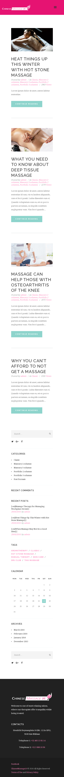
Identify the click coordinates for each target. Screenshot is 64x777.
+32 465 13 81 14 (38, 740)
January (20, 637)
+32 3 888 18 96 (38, 747)
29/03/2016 (16, 512)
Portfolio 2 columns (23, 471)
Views (46, 85)
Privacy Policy (32, 772)
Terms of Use (16, 772)
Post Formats (19, 479)
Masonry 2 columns (22, 464)
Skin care (38, 557)
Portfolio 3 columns (29, 85)
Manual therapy (20, 557)
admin (23, 80)
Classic (35, 80)
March (19, 630)
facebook (15, 764)
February (20, 634)
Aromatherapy (19, 551)
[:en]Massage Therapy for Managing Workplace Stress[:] (28, 507)
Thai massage (32, 560)
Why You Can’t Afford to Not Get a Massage (28, 366)
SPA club (16, 560)
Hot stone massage (22, 554)
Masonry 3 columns (29, 82)
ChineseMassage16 (19, 769)
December (21, 641)
